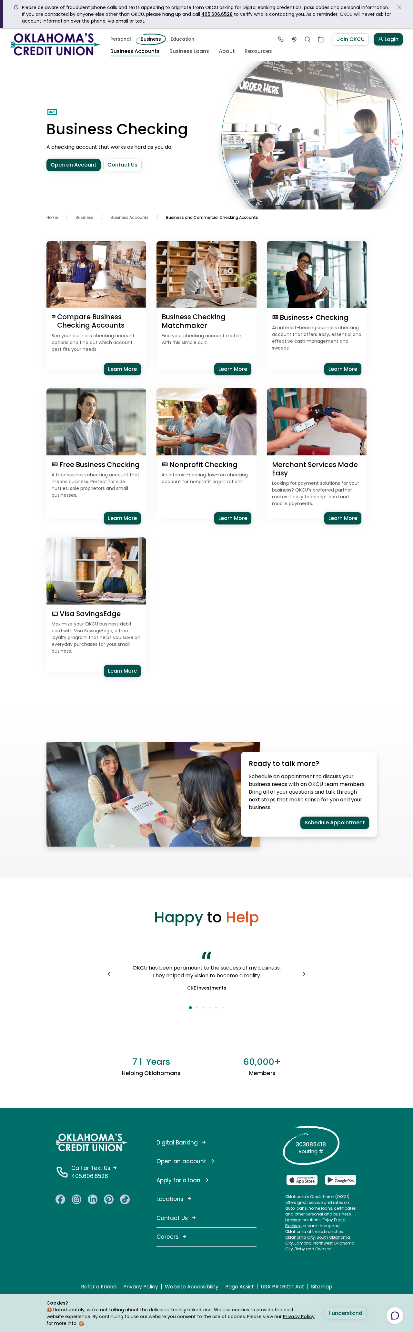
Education (182, 39)
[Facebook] (60, 1198)
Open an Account (73, 164)
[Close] (399, 7)
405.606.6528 (217, 14)
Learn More (124, 369)
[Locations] (294, 39)
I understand (345, 1313)
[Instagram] (76, 1198)
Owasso (323, 1249)
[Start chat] (395, 1316)
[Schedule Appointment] (320, 39)
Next (304, 974)
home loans (320, 1208)
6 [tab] (222, 1007)
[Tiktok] (125, 1198)
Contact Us (122, 164)
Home (52, 217)
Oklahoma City (300, 1237)
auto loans (296, 1208)
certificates (345, 1208)
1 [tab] (190, 1007)
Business (151, 39)
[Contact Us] (280, 39)
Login (390, 39)
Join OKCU (351, 39)
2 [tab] (197, 1007)
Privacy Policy (299, 1316)
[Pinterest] (109, 1198)
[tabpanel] (206, 974)
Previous (109, 974)
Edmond (303, 1243)
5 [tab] (216, 1007)
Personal (120, 39)
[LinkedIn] (92, 1198)
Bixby (300, 1249)
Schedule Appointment (335, 823)
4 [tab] (209, 1007)
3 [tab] (203, 1007)
